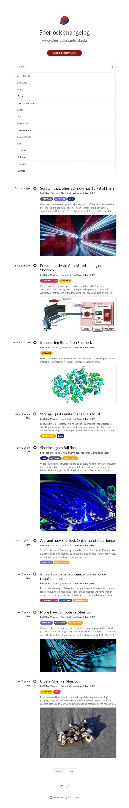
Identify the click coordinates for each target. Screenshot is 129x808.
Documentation (26, 103)
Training (21, 163)
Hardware (22, 123)
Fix (19, 116)
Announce (22, 82)
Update (21, 170)
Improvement (25, 130)
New (19, 143)
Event (20, 109)
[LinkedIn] (63, 785)
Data (20, 96)
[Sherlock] (64, 20)
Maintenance (24, 136)
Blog (19, 89)
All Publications (25, 76)
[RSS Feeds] (67, 785)
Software (22, 157)
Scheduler (22, 150)
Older (71, 771)
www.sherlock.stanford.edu (64, 40)
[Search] (111, 66)
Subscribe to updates (64, 53)
